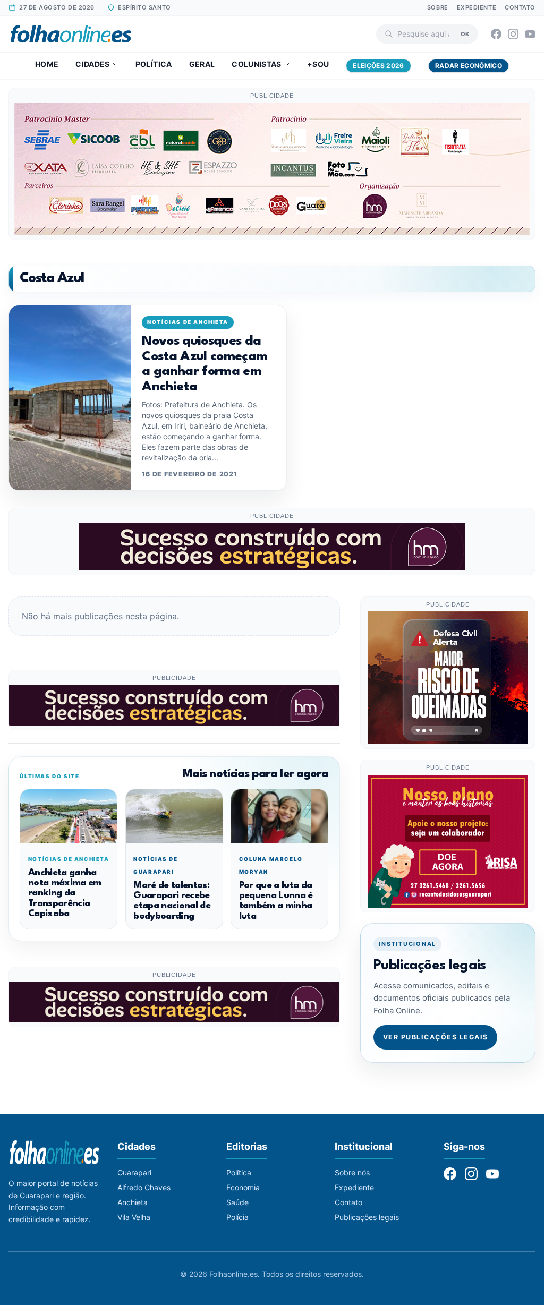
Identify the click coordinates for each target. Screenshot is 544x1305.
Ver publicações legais (435, 1037)
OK (465, 33)
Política (153, 64)
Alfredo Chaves (144, 1187)
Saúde (237, 1202)
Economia (243, 1187)
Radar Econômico (468, 66)
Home (46, 64)
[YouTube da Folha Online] (530, 34)
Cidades (92, 64)
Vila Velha (133, 1217)
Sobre (437, 7)
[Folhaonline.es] (70, 34)
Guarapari (134, 1172)
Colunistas (257, 64)
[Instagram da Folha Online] (513, 34)
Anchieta (132, 1202)
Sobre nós (352, 1172)
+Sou (318, 64)
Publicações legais (367, 1217)
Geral (202, 64)
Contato (520, 7)
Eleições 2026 (378, 66)
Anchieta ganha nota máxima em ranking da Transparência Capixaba (64, 893)
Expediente (477, 7)
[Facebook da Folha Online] (496, 34)
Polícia (237, 1217)
